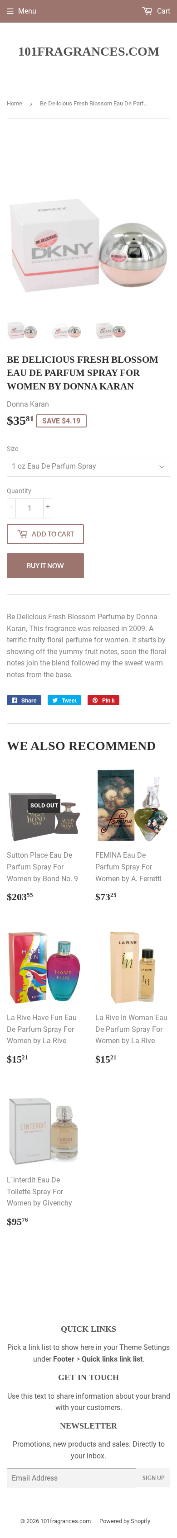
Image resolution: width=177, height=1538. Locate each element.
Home (14, 103)
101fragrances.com (88, 51)
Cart (162, 11)
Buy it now (45, 566)
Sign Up (153, 1478)
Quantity (19, 490)
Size (12, 448)
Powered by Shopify (124, 1521)
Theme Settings (144, 1347)
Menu (27, 11)
